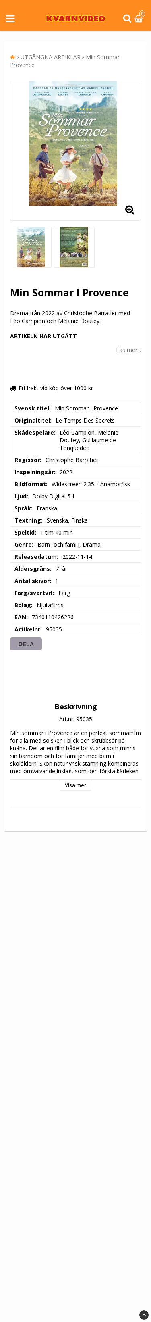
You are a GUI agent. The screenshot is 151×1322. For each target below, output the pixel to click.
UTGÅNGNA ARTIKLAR (51, 57)
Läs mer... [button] (128, 350)
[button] (139, 18)
